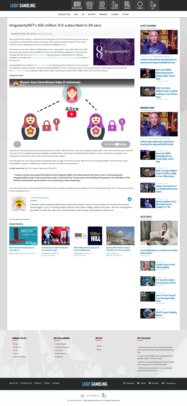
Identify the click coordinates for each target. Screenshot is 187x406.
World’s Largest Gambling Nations (166, 313)
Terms (47, 383)
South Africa (60, 353)
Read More (144, 256)
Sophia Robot (42, 65)
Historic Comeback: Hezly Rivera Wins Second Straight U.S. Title (166, 204)
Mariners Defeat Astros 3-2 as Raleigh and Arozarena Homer (167, 189)
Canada (59, 350)
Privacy (38, 383)
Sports (114, 8)
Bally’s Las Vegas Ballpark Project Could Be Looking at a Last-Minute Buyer (167, 92)
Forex (140, 8)
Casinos (17, 347)
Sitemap (56, 383)
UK (83, 14)
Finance (103, 14)
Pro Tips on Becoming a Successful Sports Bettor (166, 281)
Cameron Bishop (44, 33)
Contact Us (26, 383)
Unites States (61, 344)
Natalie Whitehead (114, 255)
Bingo (127, 8)
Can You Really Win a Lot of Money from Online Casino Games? (159, 251)
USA (76, 14)
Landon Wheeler (48, 255)
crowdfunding (19, 70)
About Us (13, 383)
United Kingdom (62, 347)
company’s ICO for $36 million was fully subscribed (53, 57)
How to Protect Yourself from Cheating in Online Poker (166, 298)
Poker (89, 8)
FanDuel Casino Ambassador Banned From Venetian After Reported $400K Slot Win (158, 61)
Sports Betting (19, 356)
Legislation (64, 14)
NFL (152, 8)
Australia (59, 356)
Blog (99, 349)
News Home (77, 8)
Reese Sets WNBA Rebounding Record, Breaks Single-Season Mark (165, 74)
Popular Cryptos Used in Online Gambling (165, 266)
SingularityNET (39, 55)
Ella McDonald (79, 255)
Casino (102, 8)
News (99, 346)
